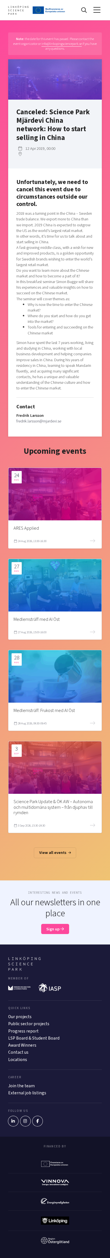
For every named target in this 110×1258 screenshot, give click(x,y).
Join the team (21, 1086)
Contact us (18, 1052)
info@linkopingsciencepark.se (61, 43)
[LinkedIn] (13, 1121)
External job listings (27, 1093)
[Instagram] (25, 1121)
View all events (53, 853)
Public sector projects (28, 1024)
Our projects (20, 1017)
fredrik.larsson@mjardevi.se (38, 421)
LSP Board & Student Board (34, 1038)
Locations (17, 1060)
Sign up (53, 929)
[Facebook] (37, 1121)
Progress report (23, 1031)
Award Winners (22, 1045)
